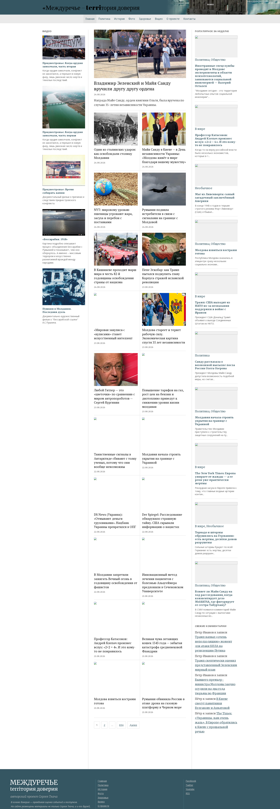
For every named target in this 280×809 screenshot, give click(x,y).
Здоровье (145, 19)
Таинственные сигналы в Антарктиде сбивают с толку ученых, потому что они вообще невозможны (115, 460)
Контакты (189, 19)
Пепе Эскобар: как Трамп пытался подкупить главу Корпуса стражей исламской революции (163, 276)
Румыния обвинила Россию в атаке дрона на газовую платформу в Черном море (163, 703)
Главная (89, 19)
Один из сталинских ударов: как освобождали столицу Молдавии (115, 153)
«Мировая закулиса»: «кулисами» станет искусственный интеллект (113, 334)
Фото (131, 19)
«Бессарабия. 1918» (55, 239)
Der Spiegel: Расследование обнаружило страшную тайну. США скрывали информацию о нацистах (162, 520)
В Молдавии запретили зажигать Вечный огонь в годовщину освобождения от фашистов (115, 581)
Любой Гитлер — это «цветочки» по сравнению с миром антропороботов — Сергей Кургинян (114, 396)
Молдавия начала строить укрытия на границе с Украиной (161, 458)
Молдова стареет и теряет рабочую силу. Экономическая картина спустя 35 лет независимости (163, 336)
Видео (159, 19)
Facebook (191, 780)
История (119, 19)
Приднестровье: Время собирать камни (58, 191)
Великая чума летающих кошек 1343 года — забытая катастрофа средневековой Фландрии (162, 645)
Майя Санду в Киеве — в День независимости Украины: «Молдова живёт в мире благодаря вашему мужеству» (164, 155)
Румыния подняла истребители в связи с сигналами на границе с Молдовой (160, 216)
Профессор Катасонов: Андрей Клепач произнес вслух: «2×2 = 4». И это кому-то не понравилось (114, 645)
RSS (188, 793)
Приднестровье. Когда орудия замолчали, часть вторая (62, 64)
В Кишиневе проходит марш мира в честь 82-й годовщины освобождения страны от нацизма (115, 276)
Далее (133, 725)
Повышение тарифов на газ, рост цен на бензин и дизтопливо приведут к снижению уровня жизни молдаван (163, 398)
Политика (104, 19)
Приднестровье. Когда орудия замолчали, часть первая (62, 133)
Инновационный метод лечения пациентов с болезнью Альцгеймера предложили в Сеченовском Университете (162, 583)
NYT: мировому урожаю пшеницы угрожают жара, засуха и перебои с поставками (113, 216)
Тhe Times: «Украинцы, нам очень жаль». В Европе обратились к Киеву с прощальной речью (216, 722)
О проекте (173, 19)
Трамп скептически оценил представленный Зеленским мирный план (216, 665)
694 (121, 725)
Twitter (189, 785)
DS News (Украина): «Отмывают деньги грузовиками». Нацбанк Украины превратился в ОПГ (115, 520)
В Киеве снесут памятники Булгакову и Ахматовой (212, 703)
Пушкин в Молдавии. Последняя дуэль (56, 310)
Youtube (190, 789)
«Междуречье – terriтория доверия (91, 7)
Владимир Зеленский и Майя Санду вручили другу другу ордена (132, 86)
